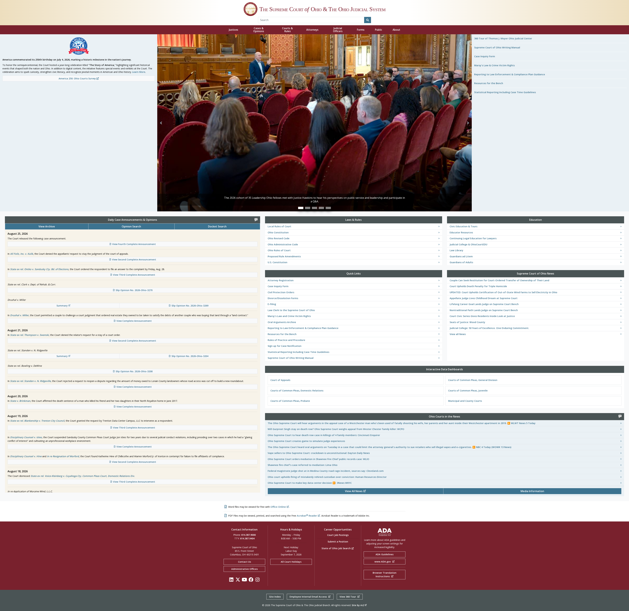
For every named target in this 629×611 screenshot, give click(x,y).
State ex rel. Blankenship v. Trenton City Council (37, 420)
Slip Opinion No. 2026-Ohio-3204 (190, 356)
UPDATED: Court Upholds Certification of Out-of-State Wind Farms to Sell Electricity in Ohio (503, 292)
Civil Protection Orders (281, 292)
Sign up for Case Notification (284, 345)
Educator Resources (461, 232)
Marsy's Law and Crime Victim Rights (289, 316)
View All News (354, 491)
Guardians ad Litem (461, 256)
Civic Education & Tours (463, 226)
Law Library (456, 250)
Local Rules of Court (279, 226)
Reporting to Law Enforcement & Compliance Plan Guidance (509, 74)
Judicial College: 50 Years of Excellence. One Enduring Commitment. (489, 328)
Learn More (138, 71)
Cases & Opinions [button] (258, 30)
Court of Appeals (280, 380)
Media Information (532, 491)
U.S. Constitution (277, 262)
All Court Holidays (291, 561)
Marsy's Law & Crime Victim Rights (494, 65)
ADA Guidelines (384, 554)
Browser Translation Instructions (384, 574)
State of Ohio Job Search (336, 548)
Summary (62, 305)
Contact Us (244, 561)
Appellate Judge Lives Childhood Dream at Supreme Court (483, 298)
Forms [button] (360, 29)
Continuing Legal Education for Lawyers (473, 238)
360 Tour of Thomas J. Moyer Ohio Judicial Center (503, 38)
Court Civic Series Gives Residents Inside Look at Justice (482, 316)
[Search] (367, 20)
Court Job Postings (338, 535)
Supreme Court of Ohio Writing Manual (497, 47)
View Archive (46, 226)
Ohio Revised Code (278, 238)
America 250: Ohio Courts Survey (77, 78)
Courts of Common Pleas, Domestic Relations (296, 390)
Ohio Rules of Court (279, 250)
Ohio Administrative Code (283, 244)
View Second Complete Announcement (134, 259)
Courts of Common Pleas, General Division (472, 380)
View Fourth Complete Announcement (134, 244)
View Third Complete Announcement (134, 274)
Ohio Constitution (278, 232)
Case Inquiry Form (484, 56)
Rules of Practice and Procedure (286, 340)
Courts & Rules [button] (287, 30)
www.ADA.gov (382, 561)
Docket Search (217, 226)
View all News (458, 334)
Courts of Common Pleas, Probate (290, 400)
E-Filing (272, 304)
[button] (161, 122)
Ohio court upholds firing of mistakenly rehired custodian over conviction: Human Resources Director (327, 477)
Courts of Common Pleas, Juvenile (468, 390)
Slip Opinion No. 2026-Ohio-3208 (134, 371)
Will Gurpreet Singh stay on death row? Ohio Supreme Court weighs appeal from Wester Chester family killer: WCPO (336, 429)
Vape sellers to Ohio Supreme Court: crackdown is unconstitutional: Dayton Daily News (319, 453)
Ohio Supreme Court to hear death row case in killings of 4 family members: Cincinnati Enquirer (324, 435)
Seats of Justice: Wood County (467, 322)
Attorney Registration (281, 280)
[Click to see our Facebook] (251, 580)
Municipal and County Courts (465, 400)
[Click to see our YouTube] (244, 580)
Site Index (275, 596)
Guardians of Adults (461, 262)
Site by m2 (358, 605)
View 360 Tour (348, 596)
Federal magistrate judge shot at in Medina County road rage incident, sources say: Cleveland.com (326, 470)
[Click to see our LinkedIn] (231, 580)
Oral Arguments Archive (282, 322)
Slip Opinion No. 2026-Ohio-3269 (190, 305)
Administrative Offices (244, 568)
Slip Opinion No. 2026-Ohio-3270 (134, 290)
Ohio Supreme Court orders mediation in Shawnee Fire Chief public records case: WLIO (318, 459)
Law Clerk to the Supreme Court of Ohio (291, 310)
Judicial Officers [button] (338, 30)
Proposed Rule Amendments (284, 256)
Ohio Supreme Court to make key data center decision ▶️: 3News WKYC (310, 482)
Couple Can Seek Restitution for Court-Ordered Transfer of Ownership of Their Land (499, 280)
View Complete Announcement (134, 320)
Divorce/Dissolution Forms (283, 298)
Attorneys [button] (312, 29)
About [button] (396, 29)
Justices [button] (233, 29)
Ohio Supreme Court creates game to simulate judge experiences (306, 441)
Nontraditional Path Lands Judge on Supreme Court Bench (484, 310)
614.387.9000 (248, 534)
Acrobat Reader (307, 515)
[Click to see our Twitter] (238, 580)
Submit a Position (338, 541)
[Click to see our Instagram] (257, 580)
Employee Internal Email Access (308, 596)
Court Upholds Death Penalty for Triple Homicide (478, 286)
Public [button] (378, 29)
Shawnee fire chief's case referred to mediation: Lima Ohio (302, 465)
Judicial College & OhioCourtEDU (468, 244)
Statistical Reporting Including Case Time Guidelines (505, 92)
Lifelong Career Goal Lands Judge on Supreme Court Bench (484, 304)
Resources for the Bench (488, 83)
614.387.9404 (247, 538)
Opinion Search (131, 226)
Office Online (278, 506)
